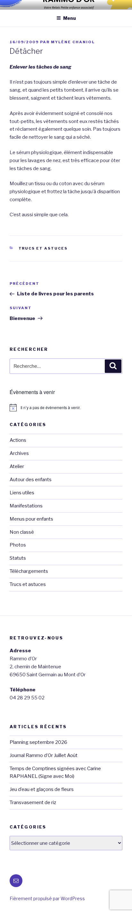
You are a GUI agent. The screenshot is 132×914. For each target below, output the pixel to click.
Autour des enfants (31, 479)
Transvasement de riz (33, 802)
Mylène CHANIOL (73, 42)
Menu (69, 18)
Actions (18, 440)
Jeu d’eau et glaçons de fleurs (42, 789)
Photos (18, 545)
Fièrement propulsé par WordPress (47, 898)
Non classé (22, 532)
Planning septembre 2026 (38, 742)
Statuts (18, 558)
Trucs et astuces (43, 248)
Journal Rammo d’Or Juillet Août (44, 755)
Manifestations (26, 506)
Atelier (17, 466)
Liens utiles (22, 493)
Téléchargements (29, 571)
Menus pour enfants (31, 519)
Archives (19, 453)
